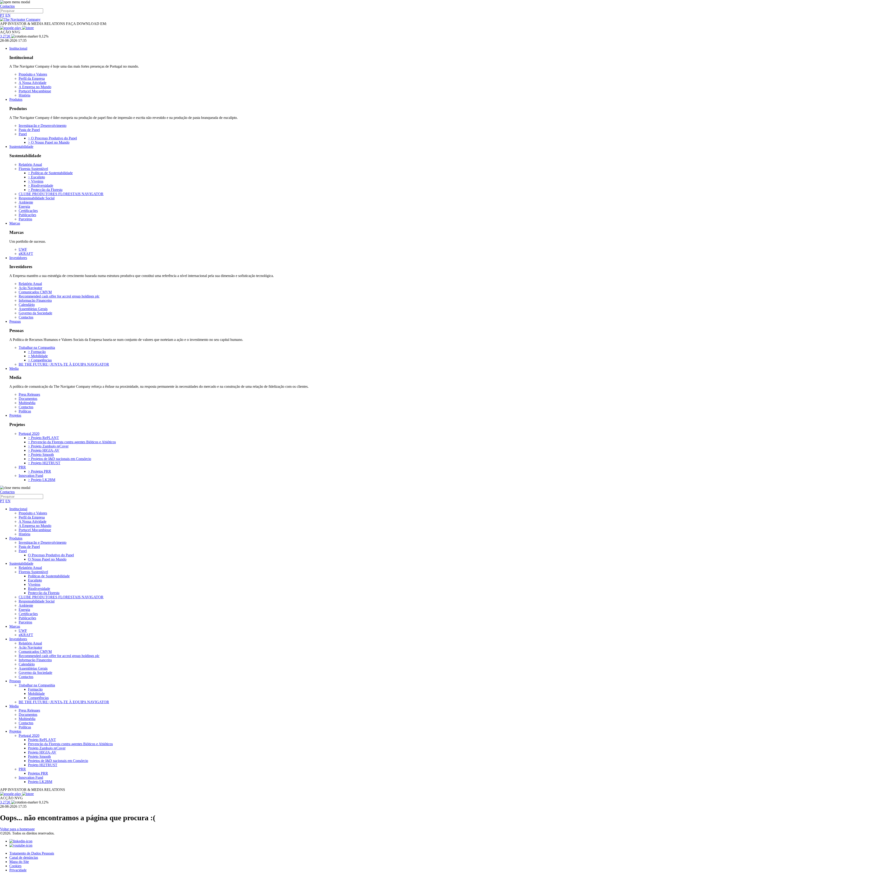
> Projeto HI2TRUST (44, 463)
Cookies (15, 866)
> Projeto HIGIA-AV (43, 450)
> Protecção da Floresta (45, 190)
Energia (24, 206)
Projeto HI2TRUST (42, 765)
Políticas (25, 411)
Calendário (27, 305)
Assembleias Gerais (33, 309)
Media (14, 368)
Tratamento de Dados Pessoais (31, 853)
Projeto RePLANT (42, 740)
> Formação (37, 352)
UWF (23, 249)
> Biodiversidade (40, 185)
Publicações (27, 215)
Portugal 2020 (29, 434)
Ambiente (26, 202)
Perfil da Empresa (32, 78)
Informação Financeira (35, 300)
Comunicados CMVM (35, 292)
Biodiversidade (39, 589)
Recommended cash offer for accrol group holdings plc (59, 296)
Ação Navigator (30, 288)
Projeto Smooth (39, 756)
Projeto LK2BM (40, 782)
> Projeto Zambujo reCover (48, 446)
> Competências (40, 360)
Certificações (28, 211)
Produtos (15, 99)
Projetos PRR (38, 773)
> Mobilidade (38, 356)
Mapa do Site (19, 862)
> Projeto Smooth (41, 455)
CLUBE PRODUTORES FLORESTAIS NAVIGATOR (61, 194)
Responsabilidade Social (37, 198)
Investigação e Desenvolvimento (42, 126)
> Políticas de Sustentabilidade (50, 173)
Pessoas (15, 321)
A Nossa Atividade (32, 83)
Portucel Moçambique (35, 91)
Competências (38, 698)
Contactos (7, 6)
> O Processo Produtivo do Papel (52, 138)
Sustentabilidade (21, 147)
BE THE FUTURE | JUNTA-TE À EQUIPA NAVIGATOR (64, 364)
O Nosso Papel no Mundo (47, 559)
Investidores (18, 258)
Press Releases (29, 394)
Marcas (14, 223)
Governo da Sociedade (35, 313)
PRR (22, 467)
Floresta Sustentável (33, 169)
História (24, 95)
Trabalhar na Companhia (37, 348)
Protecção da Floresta (43, 593)
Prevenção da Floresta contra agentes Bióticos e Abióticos (70, 744)
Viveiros (34, 584)
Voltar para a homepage (17, 829)
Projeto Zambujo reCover (46, 748)
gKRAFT (26, 254)
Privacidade (18, 870)
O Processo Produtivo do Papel (51, 555)
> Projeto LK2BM (41, 480)
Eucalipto (35, 580)
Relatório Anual (30, 164)
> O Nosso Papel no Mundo (48, 142)
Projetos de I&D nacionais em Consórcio (58, 761)
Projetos (15, 415)
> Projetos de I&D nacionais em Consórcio (59, 459)
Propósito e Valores (33, 74)
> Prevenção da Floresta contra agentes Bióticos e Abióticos (72, 442)
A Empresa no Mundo (35, 87)
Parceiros (25, 219)
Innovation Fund (31, 476)
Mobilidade (36, 694)
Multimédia (27, 403)
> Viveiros (35, 181)
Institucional (18, 48)
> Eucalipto (36, 177)
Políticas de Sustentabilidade (49, 576)
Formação (35, 689)
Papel (23, 134)
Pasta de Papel (29, 130)
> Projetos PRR (39, 471)
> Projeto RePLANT (43, 438)
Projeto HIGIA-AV (42, 752)
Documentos (28, 399)
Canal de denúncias (23, 857)
